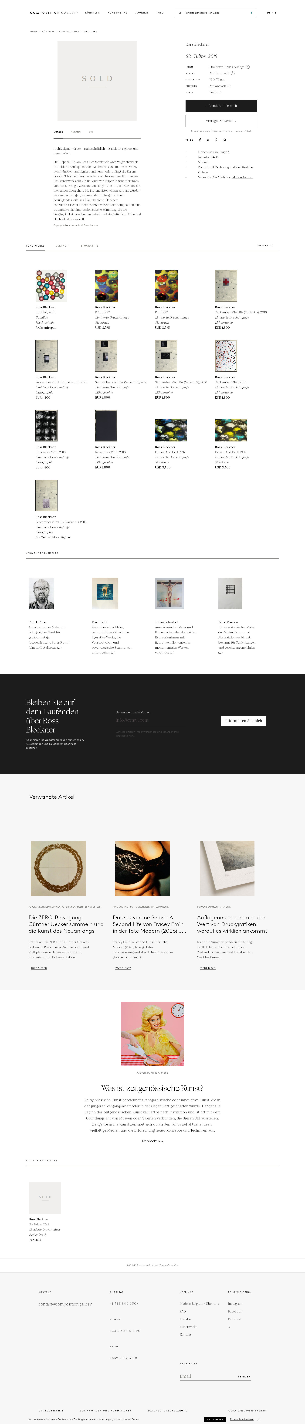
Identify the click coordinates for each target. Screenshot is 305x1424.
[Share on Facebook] (200, 139)
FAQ (183, 1311)
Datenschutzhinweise (242, 1419)
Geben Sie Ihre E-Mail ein (133, 712)
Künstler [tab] (76, 132)
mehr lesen (39, 968)
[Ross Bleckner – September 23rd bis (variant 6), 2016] (111, 356)
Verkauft (215, 92)
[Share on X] (208, 140)
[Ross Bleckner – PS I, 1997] (171, 286)
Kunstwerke (117, 12)
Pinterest (234, 1319)
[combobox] (215, 13)
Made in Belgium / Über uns (199, 1304)
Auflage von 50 (220, 86)
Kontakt (185, 1334)
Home (34, 31)
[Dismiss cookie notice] (259, 1419)
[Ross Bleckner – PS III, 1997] (111, 286)
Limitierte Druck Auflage (226, 67)
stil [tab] (91, 132)
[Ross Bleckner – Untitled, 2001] (51, 286)
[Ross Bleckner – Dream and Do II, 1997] (231, 425)
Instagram (235, 1304)
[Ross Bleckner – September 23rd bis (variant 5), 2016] (51, 356)
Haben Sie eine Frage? (213, 152)
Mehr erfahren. (242, 177)
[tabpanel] (97, 186)
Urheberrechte (51, 1411)
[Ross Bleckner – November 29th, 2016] (111, 425)
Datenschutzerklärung (168, 1411)
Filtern (263, 245)
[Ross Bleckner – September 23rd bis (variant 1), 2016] (51, 495)
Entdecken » (152, 1141)
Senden (244, 1376)
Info (160, 12)
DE (268, 12)
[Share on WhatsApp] (224, 140)
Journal (142, 12)
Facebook (235, 1311)
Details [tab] (58, 132)
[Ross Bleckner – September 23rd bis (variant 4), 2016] (231, 286)
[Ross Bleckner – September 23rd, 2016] (231, 356)
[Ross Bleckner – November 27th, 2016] (51, 425)
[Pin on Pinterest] (216, 139)
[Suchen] (251, 13)
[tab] (35, 248)
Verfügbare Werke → (221, 121)
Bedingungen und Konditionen (106, 1411)
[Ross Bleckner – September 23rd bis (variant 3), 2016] (171, 356)
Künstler (92, 12)
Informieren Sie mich (221, 106)
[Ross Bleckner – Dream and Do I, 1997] (171, 425)
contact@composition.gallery (65, 1304)
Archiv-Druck (219, 73)
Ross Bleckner (69, 31)
